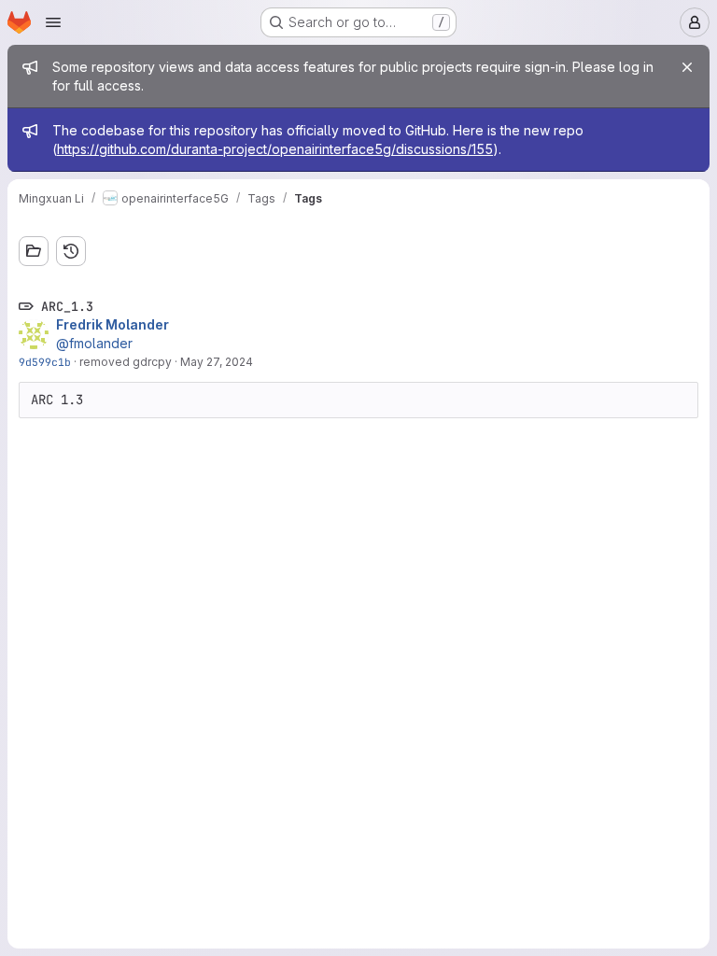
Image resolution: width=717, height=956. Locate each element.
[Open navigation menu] (53, 22)
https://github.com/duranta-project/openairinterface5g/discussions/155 (275, 149)
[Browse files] (34, 251)
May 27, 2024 (216, 362)
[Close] (687, 67)
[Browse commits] (71, 251)
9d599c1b (45, 362)
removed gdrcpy (125, 362)
